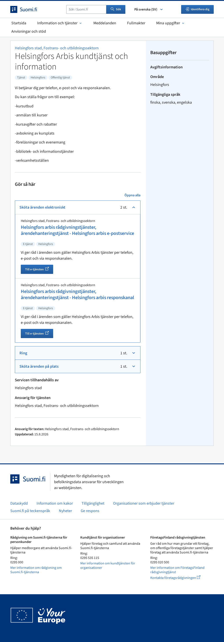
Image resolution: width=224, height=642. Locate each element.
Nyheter (65, 511)
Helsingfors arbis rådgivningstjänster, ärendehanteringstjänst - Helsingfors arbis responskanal (77, 294)
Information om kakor (55, 503)
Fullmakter (136, 23)
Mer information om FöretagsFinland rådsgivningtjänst (177, 570)
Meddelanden (104, 23)
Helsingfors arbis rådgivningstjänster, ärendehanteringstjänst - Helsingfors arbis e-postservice (77, 230)
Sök (118, 9)
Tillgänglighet (93, 503)
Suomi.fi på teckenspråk (30, 511)
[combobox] (86, 9)
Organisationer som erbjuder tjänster (143, 503)
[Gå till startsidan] (27, 9)
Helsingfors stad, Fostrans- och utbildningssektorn (57, 48)
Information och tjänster (57, 23)
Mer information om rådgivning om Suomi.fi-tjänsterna (36, 570)
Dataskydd (19, 503)
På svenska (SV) (145, 9)
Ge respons (90, 511)
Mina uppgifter (168, 23)
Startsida (18, 23)
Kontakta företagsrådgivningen (178, 577)
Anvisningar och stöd (28, 31)
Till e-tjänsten (39, 270)
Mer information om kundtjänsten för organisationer (107, 565)
